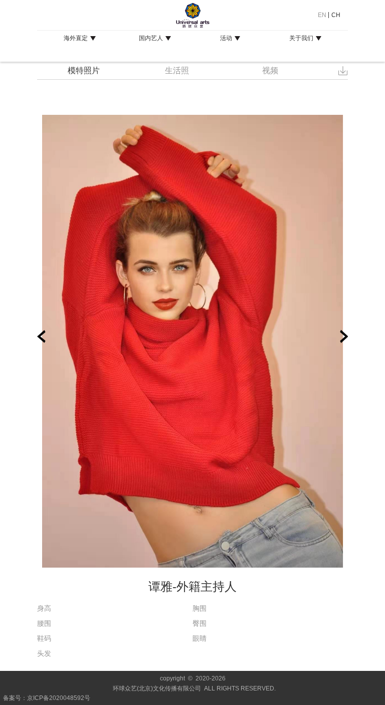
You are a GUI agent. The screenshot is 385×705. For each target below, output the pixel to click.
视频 (270, 70)
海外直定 (76, 38)
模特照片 (84, 70)
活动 (226, 38)
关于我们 (301, 38)
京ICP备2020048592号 (58, 697)
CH (335, 15)
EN (322, 15)
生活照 (177, 70)
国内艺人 (151, 38)
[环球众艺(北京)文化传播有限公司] (192, 15)
